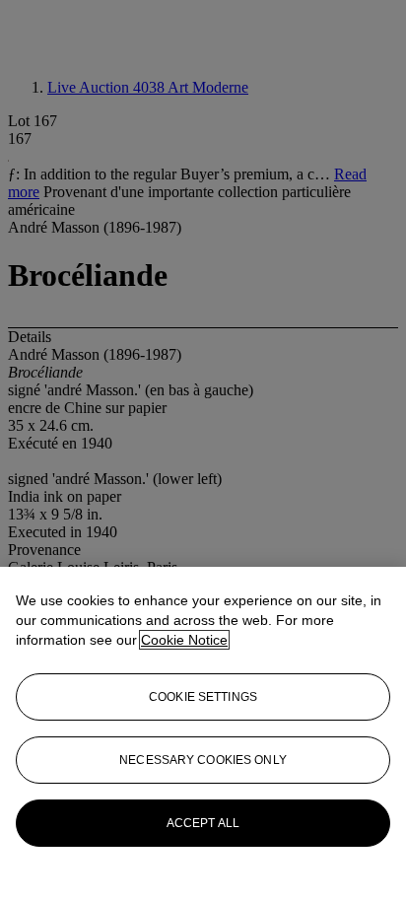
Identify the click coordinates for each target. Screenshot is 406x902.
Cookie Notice (184, 640)
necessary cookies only (203, 760)
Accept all (203, 823)
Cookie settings (203, 697)
